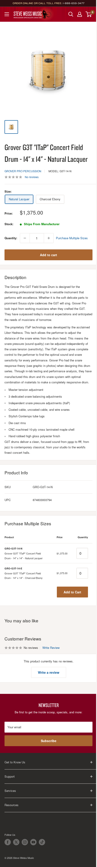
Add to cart (48, 255)
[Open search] (70, 14)
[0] (89, 14)
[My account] (79, 14)
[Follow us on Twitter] (16, 842)
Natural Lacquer (19, 199)
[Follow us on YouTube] (33, 842)
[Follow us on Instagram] (25, 842)
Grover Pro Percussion (23, 171)
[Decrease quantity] (25, 238)
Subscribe (48, 740)
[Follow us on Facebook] (8, 842)
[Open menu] (7, 14)
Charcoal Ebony (50, 199)
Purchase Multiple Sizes (72, 238)
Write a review (48, 672)
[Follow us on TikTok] (42, 842)
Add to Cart (72, 592)
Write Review (51, 647)
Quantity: (11, 238)
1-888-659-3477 (73, 3)
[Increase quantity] (48, 238)
